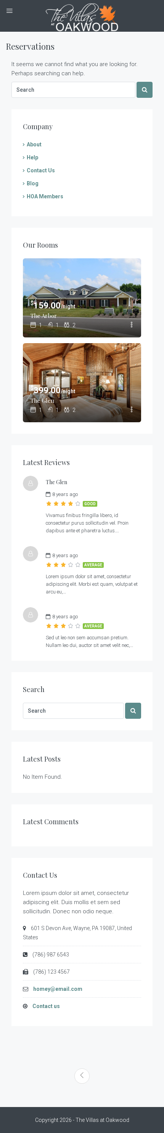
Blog (33, 183)
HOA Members (45, 196)
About (34, 144)
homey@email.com (57, 989)
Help (32, 157)
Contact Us (41, 170)
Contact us (46, 1006)
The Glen (42, 400)
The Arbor (44, 315)
